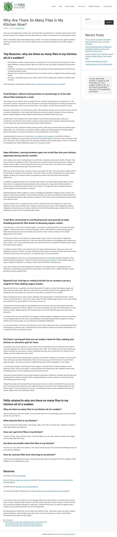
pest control (42, 42)
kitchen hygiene (34, 522)
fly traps (16, 522)
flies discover (46, 360)
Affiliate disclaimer (94, 6)
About (54, 6)
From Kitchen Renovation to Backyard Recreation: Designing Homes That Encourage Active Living (98, 49)
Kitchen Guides (69, 6)
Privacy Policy (107, 6)
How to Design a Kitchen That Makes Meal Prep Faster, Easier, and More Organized (98, 42)
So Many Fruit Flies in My (22, 480)
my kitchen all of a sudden (44, 136)
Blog (60, 6)
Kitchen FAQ (81, 6)
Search (87, 19)
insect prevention (24, 522)
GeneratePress (70, 534)
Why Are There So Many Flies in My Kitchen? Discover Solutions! (23, 523)
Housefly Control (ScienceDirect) (27, 487)
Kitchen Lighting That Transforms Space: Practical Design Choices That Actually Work (99, 56)
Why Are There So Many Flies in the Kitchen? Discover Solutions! (47, 491)
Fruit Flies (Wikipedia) (18, 476)
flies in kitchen (9, 522)
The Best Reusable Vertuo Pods (96, 61)
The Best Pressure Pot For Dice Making (98, 64)
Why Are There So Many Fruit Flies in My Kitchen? (48, 84)
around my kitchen (50, 260)
